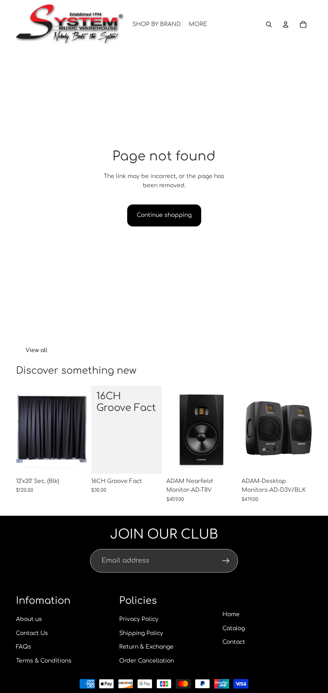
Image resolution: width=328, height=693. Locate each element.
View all (36, 350)
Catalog (233, 628)
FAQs (23, 647)
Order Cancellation (146, 661)
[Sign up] (226, 561)
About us (29, 619)
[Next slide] (306, 430)
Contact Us (32, 633)
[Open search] (269, 24)
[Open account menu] (285, 24)
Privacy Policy (138, 619)
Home (231, 614)
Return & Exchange (146, 647)
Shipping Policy (141, 633)
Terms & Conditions (44, 661)
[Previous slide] (248, 430)
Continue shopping (164, 215)
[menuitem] (198, 24)
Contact (233, 642)
